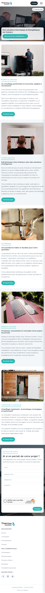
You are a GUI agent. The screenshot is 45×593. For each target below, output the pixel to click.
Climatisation (5, 552)
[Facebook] (3, 576)
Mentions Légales (22, 590)
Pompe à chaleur (7, 560)
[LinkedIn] (12, 576)
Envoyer (37, 509)
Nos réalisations (6, 540)
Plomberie (4, 564)
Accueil (3, 533)
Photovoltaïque (6, 556)
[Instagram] (8, 576)
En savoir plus (8, 114)
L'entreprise (5, 536)
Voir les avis (39, 9)
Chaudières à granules (8, 568)
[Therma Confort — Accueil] (6, 3)
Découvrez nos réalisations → (15, 36)
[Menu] (41, 3)
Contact (34, 3)
